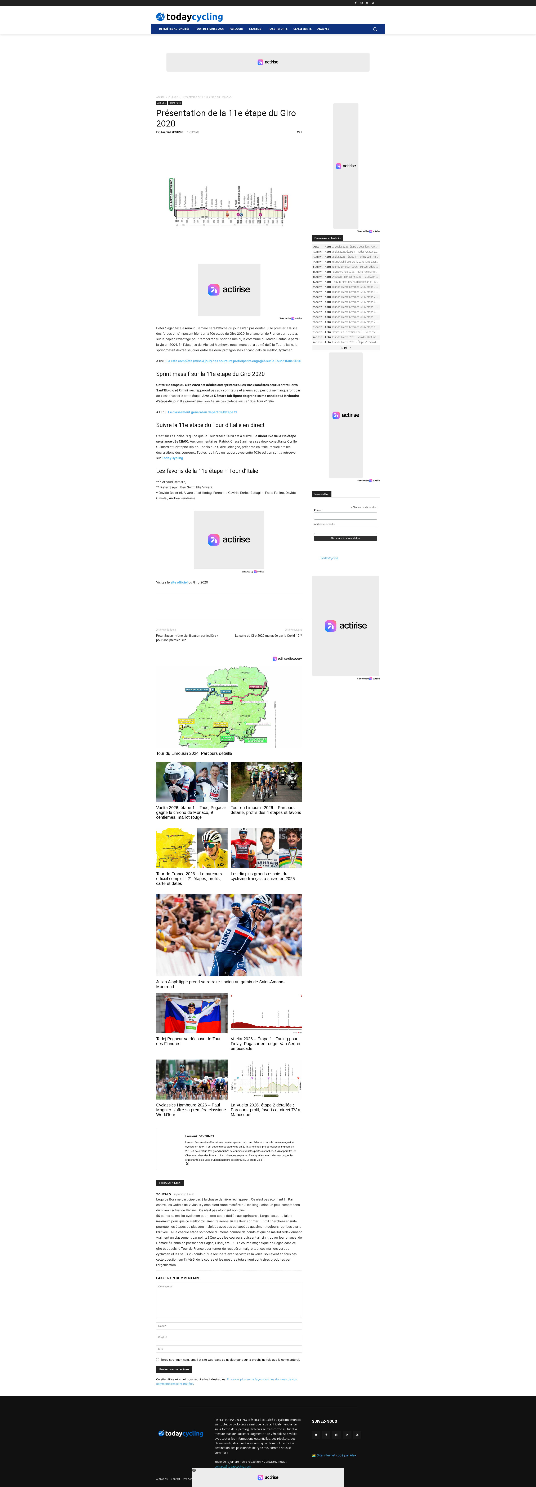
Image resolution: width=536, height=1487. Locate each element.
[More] (208, 141)
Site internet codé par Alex (336, 1455)
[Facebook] (355, 3)
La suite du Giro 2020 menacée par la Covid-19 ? (268, 636)
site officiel (179, 582)
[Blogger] (316, 1435)
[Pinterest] (179, 141)
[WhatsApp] (189, 141)
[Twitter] (373, 3)
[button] (375, 29)
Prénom (318, 510)
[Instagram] (361, 3)
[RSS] (367, 3)
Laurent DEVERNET (172, 131)
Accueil (160, 97)
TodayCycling (172, 458)
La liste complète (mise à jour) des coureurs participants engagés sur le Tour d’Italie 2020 (233, 361)
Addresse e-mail (324, 524)
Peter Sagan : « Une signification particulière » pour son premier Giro (187, 638)
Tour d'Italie (175, 102)
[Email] (199, 141)
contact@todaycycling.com (233, 1466)
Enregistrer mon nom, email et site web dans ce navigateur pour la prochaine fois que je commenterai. (230, 1359)
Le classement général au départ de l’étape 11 (202, 412)
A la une (173, 97)
